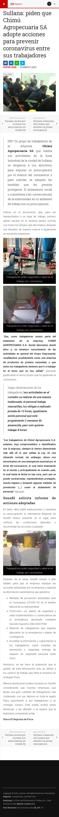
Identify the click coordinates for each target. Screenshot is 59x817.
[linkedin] (11, 63)
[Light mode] (49, 4)
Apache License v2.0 (26, 804)
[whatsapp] (16, 63)
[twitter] (22, 63)
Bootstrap (7, 800)
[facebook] (5, 63)
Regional (7, 797)
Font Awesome (9, 808)
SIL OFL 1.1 (39, 808)
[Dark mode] (55, 4)
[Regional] (16, 4)
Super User (10, 67)
